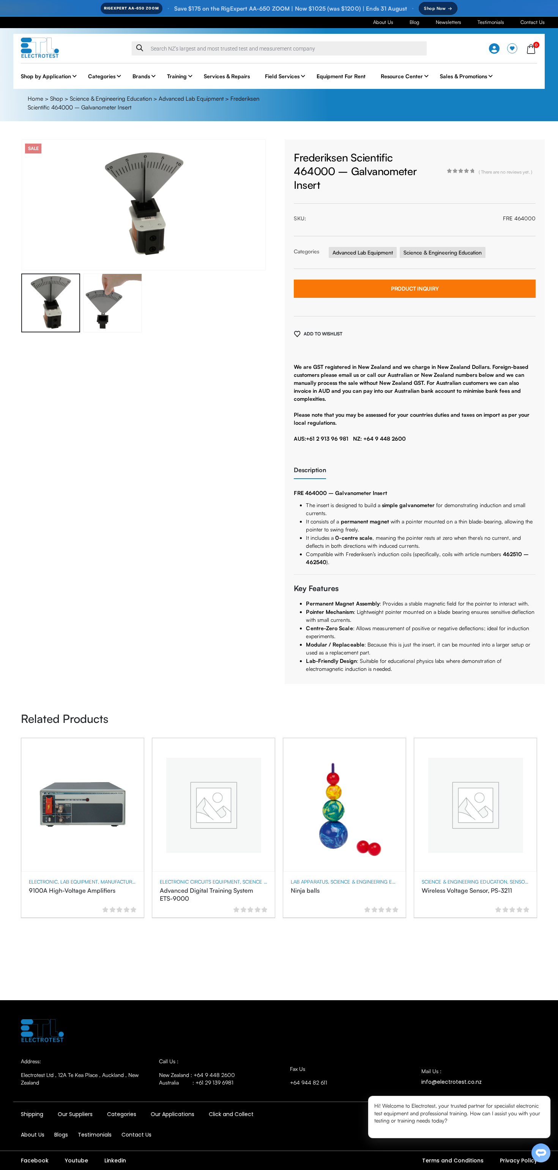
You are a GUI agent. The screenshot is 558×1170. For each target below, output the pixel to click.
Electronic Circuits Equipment (200, 882)
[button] (22, 205)
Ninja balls (305, 890)
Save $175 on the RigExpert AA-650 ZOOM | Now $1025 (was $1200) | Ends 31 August (290, 8)
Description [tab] (310, 470)
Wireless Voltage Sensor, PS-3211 (467, 890)
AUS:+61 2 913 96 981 (321, 438)
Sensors (520, 882)
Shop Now (438, 8)
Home (35, 98)
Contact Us (532, 22)
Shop (56, 98)
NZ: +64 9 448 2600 (379, 438)
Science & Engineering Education (111, 98)
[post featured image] (82, 805)
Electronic (43, 882)
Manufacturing (121, 882)
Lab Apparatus (309, 882)
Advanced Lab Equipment (191, 98)
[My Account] (494, 48)
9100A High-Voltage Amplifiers (72, 890)
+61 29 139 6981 (214, 1082)
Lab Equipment (79, 882)
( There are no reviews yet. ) (505, 172)
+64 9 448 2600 (214, 1075)
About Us (383, 22)
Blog (414, 22)
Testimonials (491, 22)
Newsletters (448, 22)
